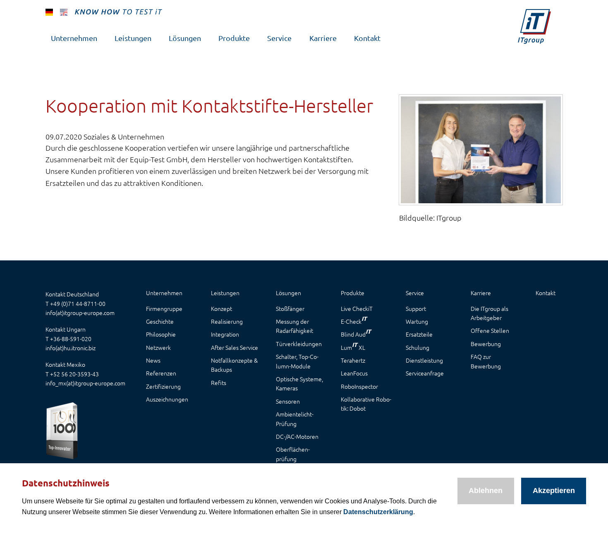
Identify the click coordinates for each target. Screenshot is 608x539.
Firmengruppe (164, 308)
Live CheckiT (357, 308)
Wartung (417, 321)
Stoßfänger (290, 308)
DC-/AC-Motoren (297, 436)
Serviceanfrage (425, 373)
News (153, 360)
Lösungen (185, 38)
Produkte (234, 38)
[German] (49, 11)
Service (279, 38)
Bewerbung (486, 343)
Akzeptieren (554, 490)
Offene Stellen (490, 330)
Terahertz (353, 360)
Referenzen (161, 373)
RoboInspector (359, 386)
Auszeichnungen (167, 399)
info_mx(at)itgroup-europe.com (85, 383)
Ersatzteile (419, 334)
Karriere (323, 38)
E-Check (354, 320)
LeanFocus (354, 373)
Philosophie (161, 334)
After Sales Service (234, 347)
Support (416, 308)
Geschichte (160, 321)
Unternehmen (74, 38)
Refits (218, 382)
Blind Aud (356, 332)
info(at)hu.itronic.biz (70, 348)
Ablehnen (486, 490)
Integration (225, 334)
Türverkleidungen (299, 343)
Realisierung (227, 321)
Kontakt (367, 38)
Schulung (417, 347)
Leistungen (133, 38)
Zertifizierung (163, 386)
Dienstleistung (424, 360)
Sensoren (288, 401)
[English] (63, 11)
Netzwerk (158, 347)
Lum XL (353, 346)
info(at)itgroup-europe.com (80, 312)
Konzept (221, 308)
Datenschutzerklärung (378, 511)
